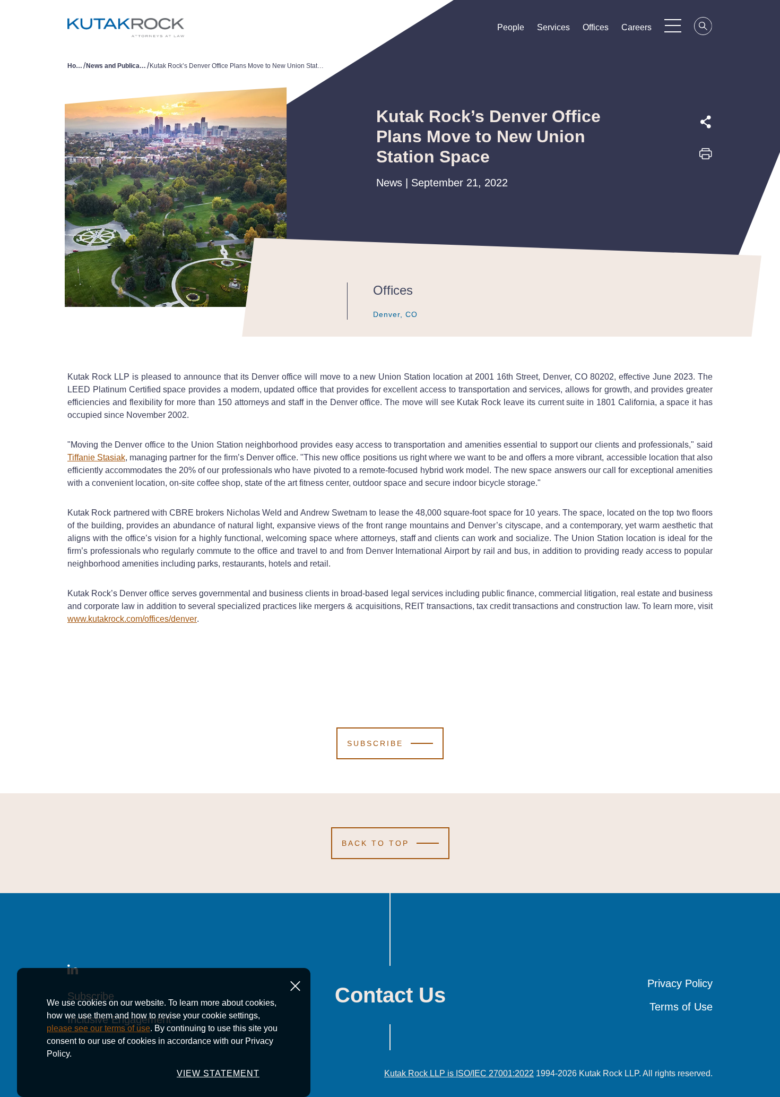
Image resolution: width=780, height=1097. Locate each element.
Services (553, 27)
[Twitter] (705, 180)
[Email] (705, 229)
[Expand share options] (705, 122)
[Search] (703, 27)
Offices (596, 27)
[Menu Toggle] (672, 25)
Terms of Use (681, 1007)
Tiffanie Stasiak (96, 457)
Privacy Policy (680, 983)
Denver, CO (395, 314)
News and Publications (116, 66)
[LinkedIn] (705, 204)
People (510, 27)
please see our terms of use (98, 1028)
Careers (636, 27)
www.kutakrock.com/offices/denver (132, 618)
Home (75, 66)
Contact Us (390, 995)
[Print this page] (705, 157)
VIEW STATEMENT (218, 1073)
